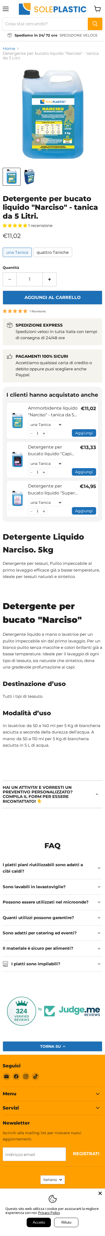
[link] (17, 421)
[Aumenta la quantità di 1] (50, 279)
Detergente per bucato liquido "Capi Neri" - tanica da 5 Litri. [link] (51, 450)
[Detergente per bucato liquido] (11, 176)
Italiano (50, 1179)
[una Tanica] (18, 258)
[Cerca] (95, 24)
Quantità (11, 268)
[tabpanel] (52, 690)
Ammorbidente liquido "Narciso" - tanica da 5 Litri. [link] (53, 412)
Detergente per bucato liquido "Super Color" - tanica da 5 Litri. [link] (53, 489)
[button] (31, 433)
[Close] (100, 1193)
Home (9, 48)
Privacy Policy (49, 1212)
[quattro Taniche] (53, 258)
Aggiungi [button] (84, 433)
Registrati (86, 1153)
